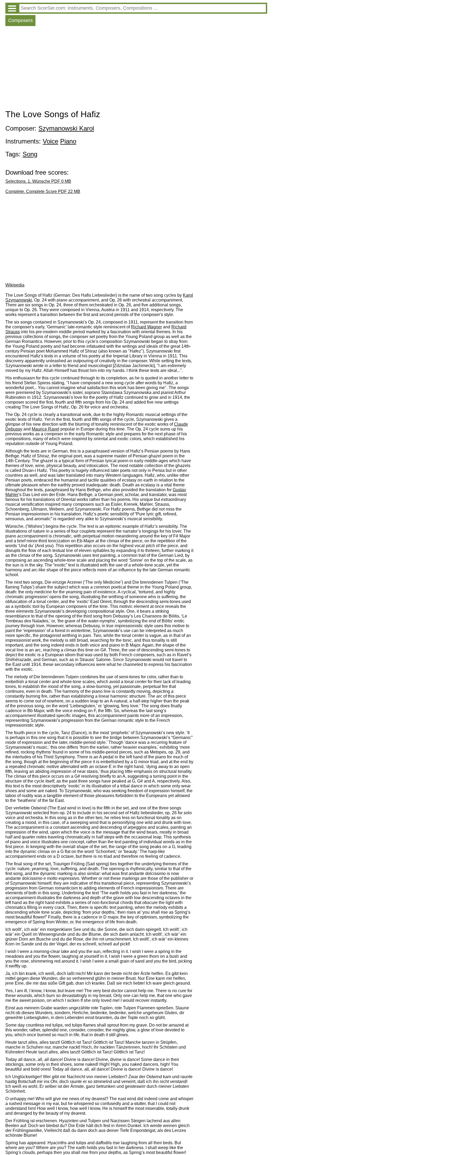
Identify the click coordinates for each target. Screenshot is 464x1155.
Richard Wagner (146, 327)
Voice (50, 141)
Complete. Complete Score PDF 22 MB (42, 191)
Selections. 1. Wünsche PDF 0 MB (38, 181)
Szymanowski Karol (66, 128)
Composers (20, 20)
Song (30, 154)
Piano (68, 141)
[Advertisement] (136, 69)
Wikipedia (14, 285)
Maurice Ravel (45, 429)
